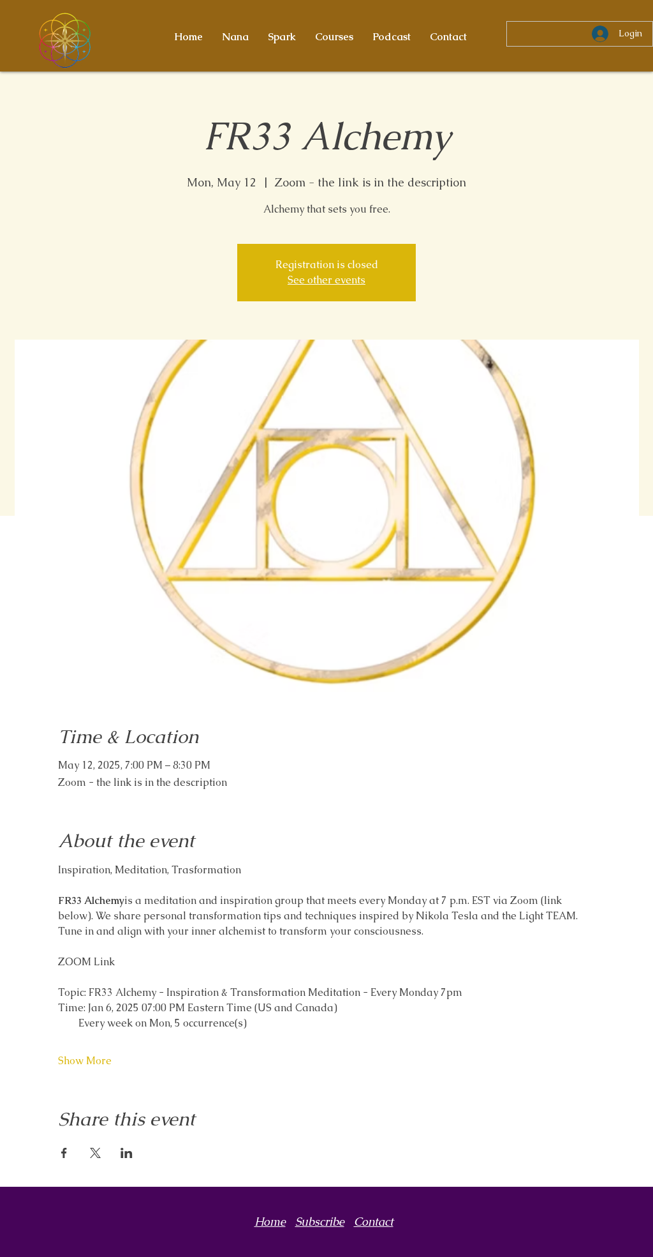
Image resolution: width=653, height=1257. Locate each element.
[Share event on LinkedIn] (127, 1153)
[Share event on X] (95, 1153)
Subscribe (319, 1221)
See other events (326, 280)
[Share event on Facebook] (64, 1153)
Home (270, 1221)
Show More (85, 1060)
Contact (373, 1221)
